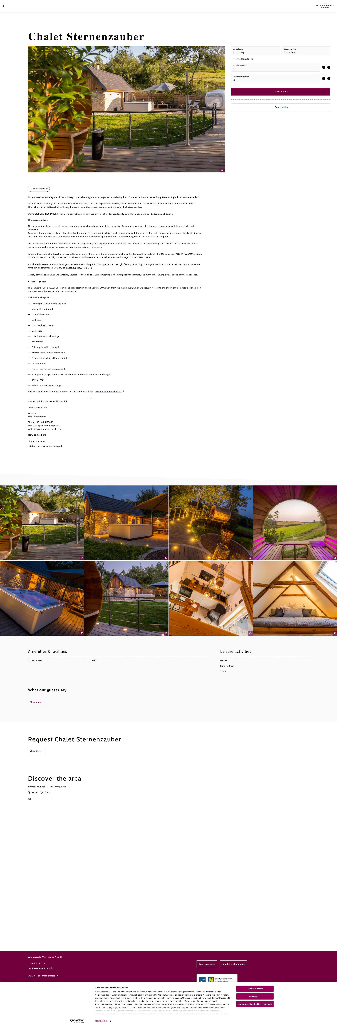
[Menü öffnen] (3, 6)
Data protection (50, 975)
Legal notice (34, 975)
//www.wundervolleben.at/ (108, 391)
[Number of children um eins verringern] (323, 78)
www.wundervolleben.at (49, 429)
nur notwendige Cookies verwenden (255, 1004)
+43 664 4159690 (44, 422)
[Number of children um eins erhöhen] (328, 78)
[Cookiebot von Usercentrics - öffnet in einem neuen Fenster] (77, 1021)
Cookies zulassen (255, 989)
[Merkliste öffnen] (14, 6)
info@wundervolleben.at (47, 425)
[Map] (10, 6)
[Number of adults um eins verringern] (323, 67)
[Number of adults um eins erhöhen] (328, 67)
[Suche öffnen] (18, 6)
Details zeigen (101, 1021)
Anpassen (253, 996)
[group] (275, 67)
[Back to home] (325, 5)
